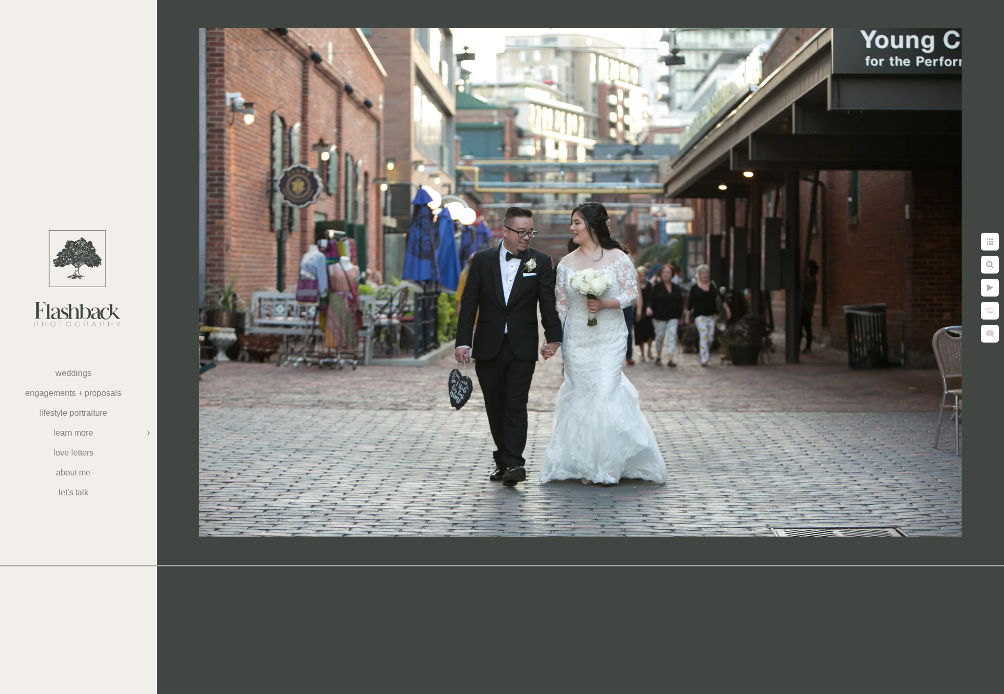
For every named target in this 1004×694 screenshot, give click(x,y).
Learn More (73, 432)
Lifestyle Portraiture (73, 412)
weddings (73, 373)
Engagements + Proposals (73, 393)
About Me (73, 472)
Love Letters (73, 452)
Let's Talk (73, 492)
